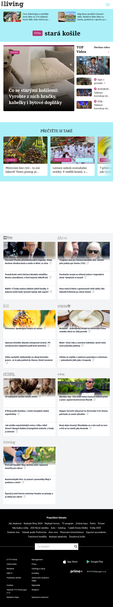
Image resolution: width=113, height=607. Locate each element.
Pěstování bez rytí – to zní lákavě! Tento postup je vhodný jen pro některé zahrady (23, 170)
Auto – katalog (58, 528)
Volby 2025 (95, 528)
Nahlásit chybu (13, 597)
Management (37, 559)
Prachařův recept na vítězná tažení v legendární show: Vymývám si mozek (81, 276)
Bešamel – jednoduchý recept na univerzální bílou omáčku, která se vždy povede (82, 330)
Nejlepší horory (52, 523)
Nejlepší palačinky (58, 536)
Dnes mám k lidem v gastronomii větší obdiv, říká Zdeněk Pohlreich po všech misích (81, 290)
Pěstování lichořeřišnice (72, 532)
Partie (93, 523)
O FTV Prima (12, 559)
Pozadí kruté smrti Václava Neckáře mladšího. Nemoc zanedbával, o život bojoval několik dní (26, 276)
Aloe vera (53, 532)
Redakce (35, 590)
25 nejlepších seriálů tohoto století (21, 397)
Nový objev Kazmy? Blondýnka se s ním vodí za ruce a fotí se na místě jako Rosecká (83, 427)
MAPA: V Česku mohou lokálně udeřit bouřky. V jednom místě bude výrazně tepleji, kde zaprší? (27, 290)
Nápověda (36, 585)
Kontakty (35, 573)
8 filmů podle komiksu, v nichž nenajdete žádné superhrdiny (27, 412)
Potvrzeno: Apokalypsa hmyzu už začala (24, 328)
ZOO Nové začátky (39, 528)
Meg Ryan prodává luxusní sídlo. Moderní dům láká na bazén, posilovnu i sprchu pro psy (91, 17)
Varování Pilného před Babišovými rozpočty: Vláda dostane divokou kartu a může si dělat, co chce (28, 261)
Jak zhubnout (14, 523)
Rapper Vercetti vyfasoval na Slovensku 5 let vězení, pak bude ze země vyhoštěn (83, 412)
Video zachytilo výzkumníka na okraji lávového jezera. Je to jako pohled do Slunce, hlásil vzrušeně (29, 358)
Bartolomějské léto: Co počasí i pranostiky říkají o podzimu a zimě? (28, 481)
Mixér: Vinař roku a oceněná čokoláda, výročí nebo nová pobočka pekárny (82, 344)
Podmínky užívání (14, 578)
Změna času (82, 523)
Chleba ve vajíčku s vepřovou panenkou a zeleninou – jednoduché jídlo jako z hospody (83, 358)
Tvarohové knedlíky (37, 536)
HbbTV (9, 573)
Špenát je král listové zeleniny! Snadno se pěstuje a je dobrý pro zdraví (29, 495)
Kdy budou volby (20, 528)
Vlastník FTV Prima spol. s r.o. (17, 591)
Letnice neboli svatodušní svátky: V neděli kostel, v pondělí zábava (70, 170)
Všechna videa (102, 47)
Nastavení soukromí (40, 597)
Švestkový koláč (77, 536)
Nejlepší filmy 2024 (33, 523)
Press (34, 564)
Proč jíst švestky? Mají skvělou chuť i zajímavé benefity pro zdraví (26, 466)
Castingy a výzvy (38, 569)
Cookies (10, 585)
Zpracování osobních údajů (40, 579)
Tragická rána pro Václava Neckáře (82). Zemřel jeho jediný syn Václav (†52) (81, 261)
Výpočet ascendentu (96, 532)
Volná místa (11, 564)
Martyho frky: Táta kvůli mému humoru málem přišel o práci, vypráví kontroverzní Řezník (83, 398)
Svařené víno (13, 532)
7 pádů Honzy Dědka (78, 528)
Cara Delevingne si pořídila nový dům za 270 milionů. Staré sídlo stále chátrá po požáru (36, 17)
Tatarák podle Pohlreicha (34, 532)
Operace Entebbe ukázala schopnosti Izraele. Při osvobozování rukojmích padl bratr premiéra (27, 344)
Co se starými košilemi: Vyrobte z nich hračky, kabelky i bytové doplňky (35, 96)
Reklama (10, 569)
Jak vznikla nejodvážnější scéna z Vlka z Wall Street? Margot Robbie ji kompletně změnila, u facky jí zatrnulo (29, 428)
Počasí (101, 523)
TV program (67, 523)
